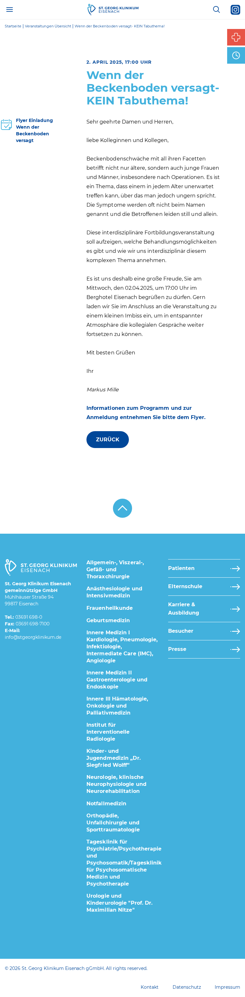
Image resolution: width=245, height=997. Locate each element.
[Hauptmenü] (9, 9)
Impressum (227, 987)
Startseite (13, 26)
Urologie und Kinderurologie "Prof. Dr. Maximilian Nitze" (119, 903)
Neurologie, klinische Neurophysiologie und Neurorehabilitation (116, 784)
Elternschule (185, 586)
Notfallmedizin (106, 804)
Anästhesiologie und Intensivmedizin (114, 592)
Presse (177, 649)
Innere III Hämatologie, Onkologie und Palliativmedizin (117, 706)
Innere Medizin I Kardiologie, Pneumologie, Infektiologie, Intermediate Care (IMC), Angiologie (122, 647)
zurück (107, 440)
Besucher (180, 631)
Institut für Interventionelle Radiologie (108, 732)
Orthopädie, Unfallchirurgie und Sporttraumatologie (113, 823)
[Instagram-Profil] (235, 9)
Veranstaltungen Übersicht (48, 26)
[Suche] (216, 9)
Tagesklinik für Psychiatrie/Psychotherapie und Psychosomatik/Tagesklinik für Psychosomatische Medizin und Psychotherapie (124, 863)
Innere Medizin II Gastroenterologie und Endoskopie (116, 680)
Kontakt (150, 987)
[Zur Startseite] (113, 9)
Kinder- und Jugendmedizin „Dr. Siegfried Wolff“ (113, 758)
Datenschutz (187, 987)
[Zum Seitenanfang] (122, 508)
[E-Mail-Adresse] (33, 637)
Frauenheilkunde (109, 608)
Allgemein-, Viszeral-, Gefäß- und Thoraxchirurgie (115, 569)
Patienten (181, 568)
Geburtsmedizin (108, 620)
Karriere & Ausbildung (183, 609)
